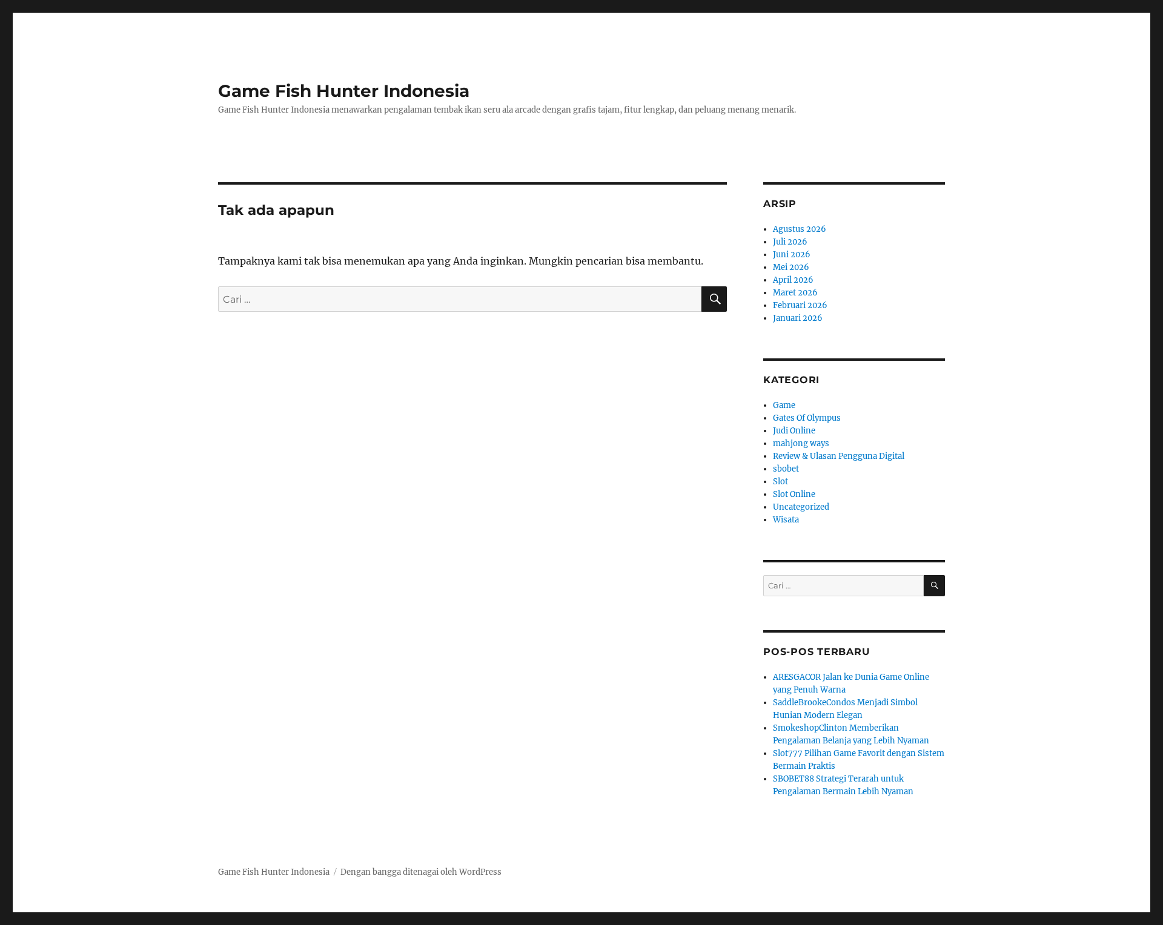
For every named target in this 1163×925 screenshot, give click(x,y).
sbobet (786, 469)
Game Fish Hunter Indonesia (343, 91)
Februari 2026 (800, 305)
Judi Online (794, 431)
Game (784, 405)
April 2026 (793, 280)
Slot (780, 481)
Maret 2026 (795, 293)
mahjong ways (801, 443)
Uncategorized (801, 507)
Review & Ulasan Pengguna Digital (838, 456)
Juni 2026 (791, 254)
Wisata (786, 520)
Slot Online (794, 494)
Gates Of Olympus (807, 418)
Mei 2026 (791, 267)
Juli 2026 (790, 242)
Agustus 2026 (799, 229)
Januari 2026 (798, 318)
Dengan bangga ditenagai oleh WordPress (421, 872)
